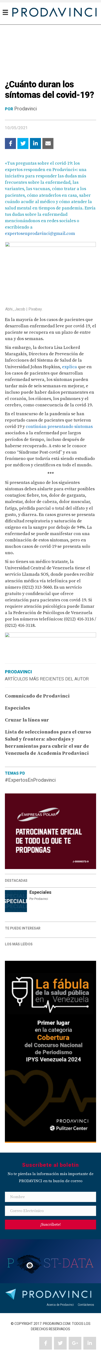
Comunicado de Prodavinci (37, 696)
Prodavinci (25, 108)
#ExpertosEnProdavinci (30, 780)
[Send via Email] (47, 143)
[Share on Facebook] (10, 143)
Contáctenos (86, 1305)
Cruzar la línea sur (27, 720)
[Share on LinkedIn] (35, 143)
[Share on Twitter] (22, 143)
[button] (50, 1224)
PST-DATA (50, 1263)
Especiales (40, 892)
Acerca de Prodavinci (60, 1305)
